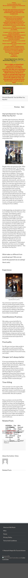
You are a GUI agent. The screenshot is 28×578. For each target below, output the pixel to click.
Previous (17, 107)
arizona (18, 430)
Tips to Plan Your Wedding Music (16, 430)
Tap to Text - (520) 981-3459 (14, 84)
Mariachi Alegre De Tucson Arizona (14, 550)
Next (22, 107)
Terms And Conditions (10, 540)
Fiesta (5, 534)
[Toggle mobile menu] (25, 87)
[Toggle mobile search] (22, 87)
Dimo (5, 430)
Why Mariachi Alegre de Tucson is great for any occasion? (21, 433)
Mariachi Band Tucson (9, 431)
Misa (4, 530)
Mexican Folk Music (9, 527)
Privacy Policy (7, 537)
